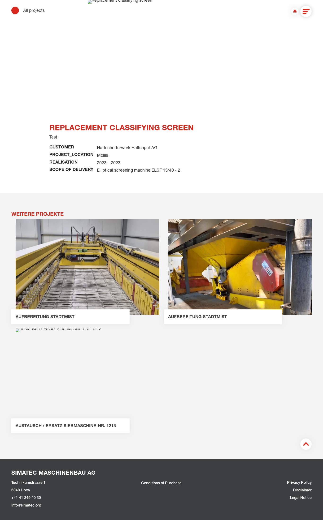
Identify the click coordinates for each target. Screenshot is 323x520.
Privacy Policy (299, 483)
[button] (306, 11)
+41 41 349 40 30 (26, 498)
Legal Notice (301, 498)
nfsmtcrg (26, 506)
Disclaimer (302, 491)
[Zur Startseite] (294, 11)
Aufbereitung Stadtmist (45, 317)
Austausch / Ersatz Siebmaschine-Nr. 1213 (66, 426)
